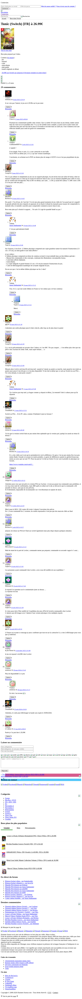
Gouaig (7, 979)
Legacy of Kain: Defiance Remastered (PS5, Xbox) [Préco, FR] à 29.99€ (31, 836)
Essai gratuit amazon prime (14, 966)
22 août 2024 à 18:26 (20, 709)
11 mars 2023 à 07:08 (29, 389)
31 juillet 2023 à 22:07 (17, 506)
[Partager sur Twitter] (2, 78)
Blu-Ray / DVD (10, 800)
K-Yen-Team (9, 981)
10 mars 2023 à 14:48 (29, 225)
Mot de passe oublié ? (48, 6)
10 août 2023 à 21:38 (17, 607)
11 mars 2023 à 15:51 (20, 410)
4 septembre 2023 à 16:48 (22, 650)
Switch (7, 811)
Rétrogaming (9, 810)
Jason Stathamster (15, 225)
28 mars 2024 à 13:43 (19, 670)
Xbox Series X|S (10, 817)
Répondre (8, 109)
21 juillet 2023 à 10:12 (18, 480)
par (19, 881)
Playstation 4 (9, 806)
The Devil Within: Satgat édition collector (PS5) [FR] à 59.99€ (23, 774)
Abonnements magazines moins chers (17, 961)
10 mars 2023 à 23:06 (18, 365)
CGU (49, 992)
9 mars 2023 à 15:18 (18, 173)
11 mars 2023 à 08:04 (21, 119)
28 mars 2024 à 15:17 (24, 690)
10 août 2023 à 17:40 (19, 586)
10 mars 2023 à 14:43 (18, 198)
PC (6, 804)
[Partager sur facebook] (2, 76)
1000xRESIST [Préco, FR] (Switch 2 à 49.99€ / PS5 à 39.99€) (27, 852)
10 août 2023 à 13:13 (20, 547)
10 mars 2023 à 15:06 (17, 245)
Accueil (4, 18)
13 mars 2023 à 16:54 (22, 451)
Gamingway (9, 977)
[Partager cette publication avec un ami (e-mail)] (2, 82)
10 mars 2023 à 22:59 (18, 344)
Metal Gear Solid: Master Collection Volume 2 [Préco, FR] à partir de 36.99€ (32, 860)
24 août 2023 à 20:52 (16, 629)
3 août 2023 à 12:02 (28, 144)
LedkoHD (8, 983)
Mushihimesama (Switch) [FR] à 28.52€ (14, 776)
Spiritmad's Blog (10, 985)
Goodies (8, 819)
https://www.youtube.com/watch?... (21, 464)
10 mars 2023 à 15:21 (25, 305)
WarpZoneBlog (10, 989)
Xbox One (8, 815)
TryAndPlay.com (11, 987)
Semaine (7, 828)
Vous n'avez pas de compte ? (66, 6)
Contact (55, 992)
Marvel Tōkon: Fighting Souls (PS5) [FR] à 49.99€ (24, 868)
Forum (7, 798)
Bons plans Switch (15, 18)
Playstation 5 (9, 808)
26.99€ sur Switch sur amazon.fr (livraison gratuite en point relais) (24, 73)
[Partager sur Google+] (2, 80)
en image (11, 58)
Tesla (7, 968)
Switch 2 (8, 813)
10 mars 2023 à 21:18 (16, 324)
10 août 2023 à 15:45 (17, 566)
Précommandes (30, 828)
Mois (18, 828)
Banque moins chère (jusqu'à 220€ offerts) (19, 963)
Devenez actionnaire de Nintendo (16, 965)
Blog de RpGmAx (11, 976)
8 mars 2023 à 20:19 (19, 99)
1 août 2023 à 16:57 (18, 527)
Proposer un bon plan (13, 778)
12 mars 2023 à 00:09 (18, 430)
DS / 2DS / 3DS (10, 802)
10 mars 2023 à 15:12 (29, 285)
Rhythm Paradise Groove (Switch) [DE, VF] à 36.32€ (24, 844)
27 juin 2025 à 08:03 (20, 729)
